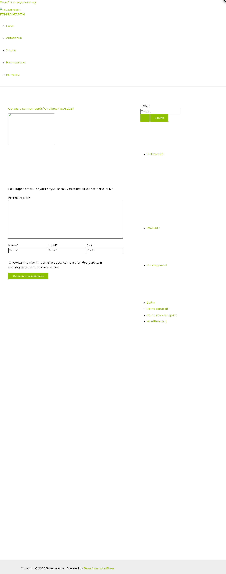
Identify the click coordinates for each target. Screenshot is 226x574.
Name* (13, 245)
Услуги (11, 50)
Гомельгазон (12, 14)
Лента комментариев (162, 315)
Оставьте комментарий (25, 108)
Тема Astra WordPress (99, 568)
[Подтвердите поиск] (145, 118)
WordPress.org (157, 321)
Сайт (90, 245)
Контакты (13, 75)
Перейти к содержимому (18, 2)
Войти (151, 302)
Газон (10, 25)
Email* (52, 245)
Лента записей (157, 309)
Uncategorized (157, 265)
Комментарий (19, 198)
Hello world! (155, 154)
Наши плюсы (15, 62)
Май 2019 (153, 228)
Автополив (14, 38)
